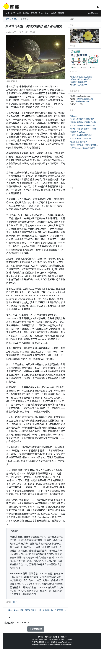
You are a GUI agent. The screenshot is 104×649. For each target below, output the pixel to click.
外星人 (15, 19)
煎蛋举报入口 (37, 644)
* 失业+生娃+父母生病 (78, 141)
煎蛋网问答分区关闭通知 (81, 79)
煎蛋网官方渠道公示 (79, 84)
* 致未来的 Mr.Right (77, 132)
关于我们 (40, 637)
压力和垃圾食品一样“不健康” (51, 610)
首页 (7, 13)
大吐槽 (53, 13)
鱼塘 (41, 13)
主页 (7, 19)
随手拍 (26, 13)
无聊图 (34, 13)
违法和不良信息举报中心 (52, 644)
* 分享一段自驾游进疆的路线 (81, 135)
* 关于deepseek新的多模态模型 (82, 148)
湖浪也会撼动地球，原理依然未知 (21, 610)
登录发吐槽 (37, 628)
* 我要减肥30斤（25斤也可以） (82, 138)
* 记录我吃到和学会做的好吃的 (82, 119)
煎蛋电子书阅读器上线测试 (81, 77)
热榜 (46, 13)
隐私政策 (56, 637)
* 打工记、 (74, 115)
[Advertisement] (84, 172)
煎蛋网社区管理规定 (79, 82)
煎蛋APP (64, 637)
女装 (19, 13)
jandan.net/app (82, 101)
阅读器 (61, 13)
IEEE (15, 602)
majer (9, 32)
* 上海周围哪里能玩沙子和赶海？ (83, 125)
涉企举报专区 (67, 644)
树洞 (13, 13)
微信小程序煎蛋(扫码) (85, 98)
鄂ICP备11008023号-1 (40, 639)
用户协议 (48, 637)
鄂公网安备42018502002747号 (60, 639)
